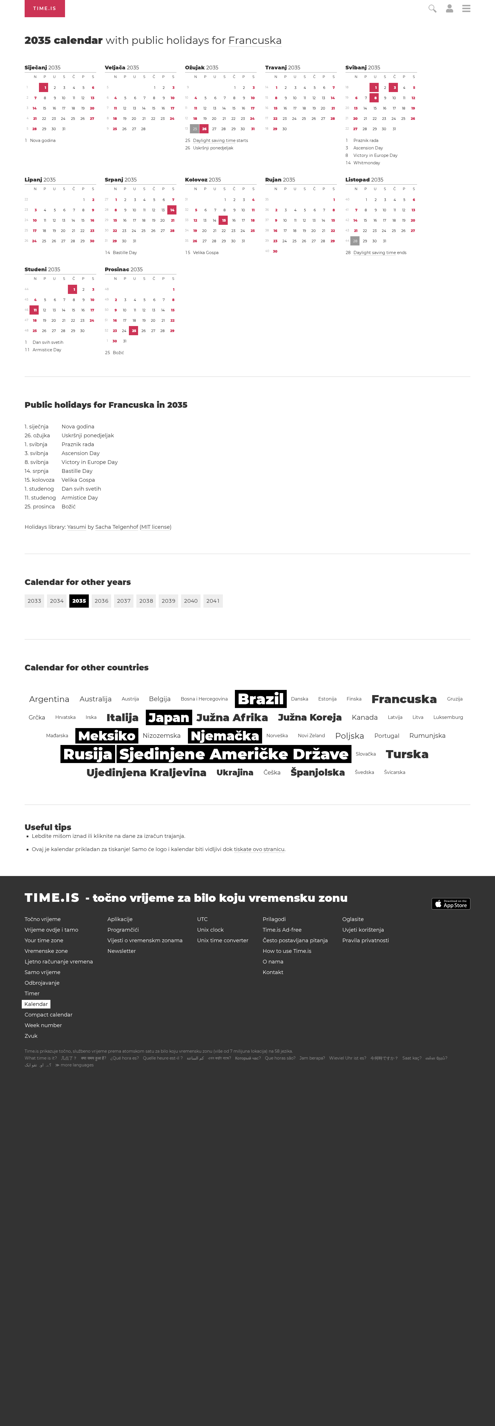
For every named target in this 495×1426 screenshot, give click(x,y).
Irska (91, 717)
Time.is (44, 8)
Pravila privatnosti (365, 940)
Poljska (349, 736)
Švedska (364, 772)
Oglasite (353, 919)
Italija (123, 717)
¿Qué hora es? (124, 1058)
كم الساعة (195, 1058)
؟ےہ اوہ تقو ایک (38, 1065)
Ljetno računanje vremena (59, 962)
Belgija (160, 699)
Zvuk (31, 1036)
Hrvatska (65, 717)
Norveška (277, 735)
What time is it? (41, 1058)
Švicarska (394, 772)
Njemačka (225, 736)
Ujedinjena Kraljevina (147, 772)
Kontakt (273, 972)
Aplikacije (120, 919)
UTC (202, 919)
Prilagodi (274, 919)
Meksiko (106, 736)
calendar (153, 40)
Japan (169, 717)
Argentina (49, 699)
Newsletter (121, 951)
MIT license (155, 527)
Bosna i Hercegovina (204, 699)
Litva (417, 717)
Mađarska (57, 735)
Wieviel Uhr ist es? (347, 1058)
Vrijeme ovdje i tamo (51, 930)
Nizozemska (162, 736)
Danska (299, 699)
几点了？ (69, 1058)
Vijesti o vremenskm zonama (145, 940)
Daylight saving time (214, 140)
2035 (54, 68)
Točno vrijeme (43, 919)
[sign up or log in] (449, 11)
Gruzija (455, 699)
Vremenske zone (46, 951)
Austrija (130, 699)
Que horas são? (280, 1058)
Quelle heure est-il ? (163, 1058)
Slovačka (366, 754)
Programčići (123, 930)
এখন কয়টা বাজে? (219, 1058)
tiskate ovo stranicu (259, 849)
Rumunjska (427, 736)
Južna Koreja (310, 717)
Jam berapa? (312, 1058)
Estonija (327, 699)
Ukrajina (235, 772)
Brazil (261, 699)
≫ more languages (74, 1065)
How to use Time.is (287, 951)
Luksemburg (448, 717)
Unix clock (210, 930)
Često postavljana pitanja (295, 940)
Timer (32, 993)
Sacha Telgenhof (116, 527)
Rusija (87, 754)
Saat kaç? (412, 1058)
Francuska (255, 40)
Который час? (248, 1058)
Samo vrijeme (42, 972)
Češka (272, 772)
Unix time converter (222, 940)
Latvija (395, 717)
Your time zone (44, 940)
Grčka (37, 717)
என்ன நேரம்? (436, 1058)
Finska (354, 699)
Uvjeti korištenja (363, 930)
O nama (273, 962)
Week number (43, 1025)
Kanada (365, 717)
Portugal (386, 735)
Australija (96, 699)
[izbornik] (466, 9)
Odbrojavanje (42, 983)
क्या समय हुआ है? (93, 1058)
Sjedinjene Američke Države (234, 754)
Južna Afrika (232, 717)
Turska (407, 754)
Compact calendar (48, 1015)
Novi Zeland (311, 735)
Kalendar (36, 1004)
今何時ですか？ (384, 1058)
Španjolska (318, 772)
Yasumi (76, 527)
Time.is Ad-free (282, 930)
